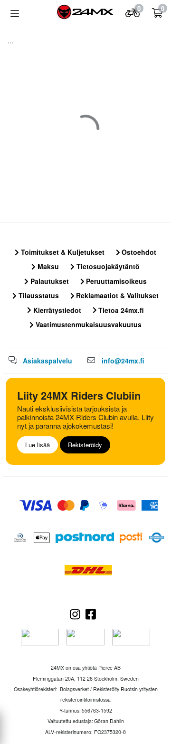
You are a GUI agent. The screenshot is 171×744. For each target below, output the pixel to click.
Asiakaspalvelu (47, 360)
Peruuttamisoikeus (115, 281)
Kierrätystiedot (56, 310)
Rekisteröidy (85, 444)
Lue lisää (37, 444)
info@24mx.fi (123, 360)
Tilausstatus (38, 295)
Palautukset (48, 281)
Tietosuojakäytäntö (107, 266)
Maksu (47, 266)
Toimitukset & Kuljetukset (61, 252)
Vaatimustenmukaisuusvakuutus (88, 324)
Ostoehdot (138, 252)
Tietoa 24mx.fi (120, 310)
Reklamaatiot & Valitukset (116, 295)
